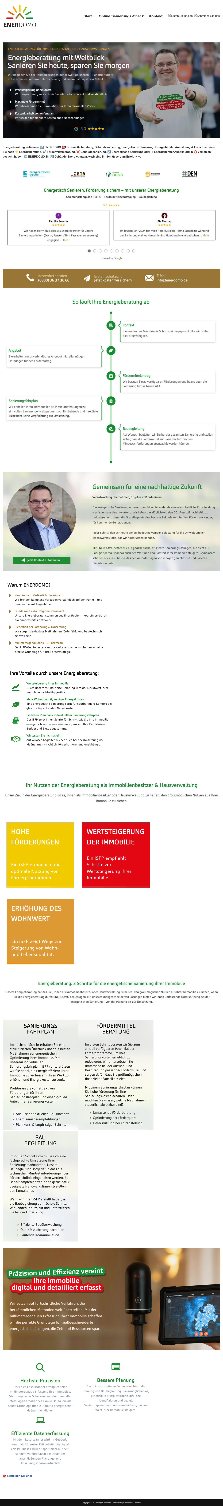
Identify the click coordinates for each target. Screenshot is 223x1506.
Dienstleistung (62, 771)
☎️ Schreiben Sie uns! (17, 1475)
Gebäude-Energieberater (24, 771)
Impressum (117, 1503)
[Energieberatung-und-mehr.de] (20, 16)
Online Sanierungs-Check (121, 16)
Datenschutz (128, 1503)
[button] (93, 16)
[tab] (24, 771)
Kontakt (156, 16)
